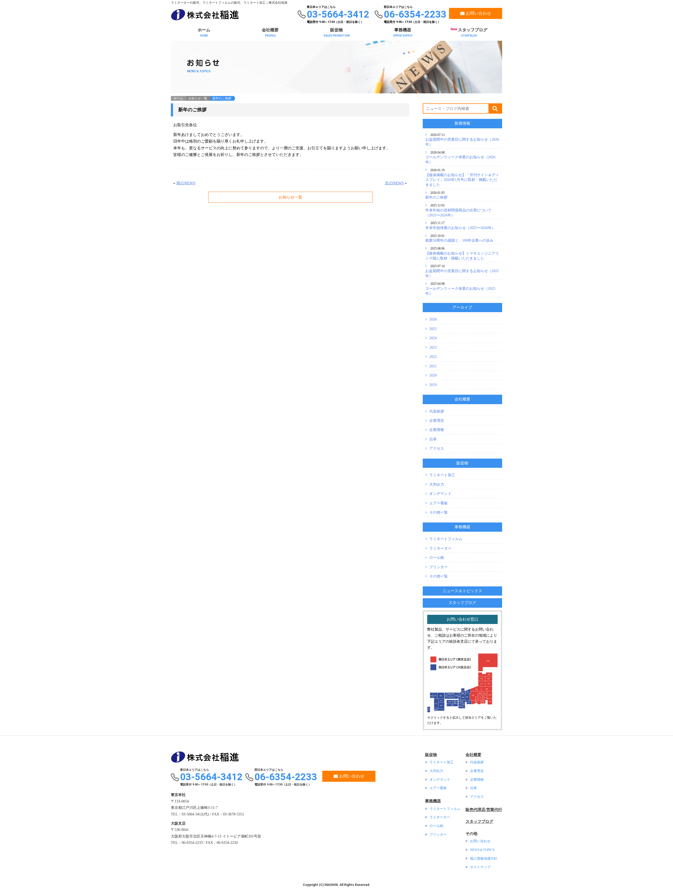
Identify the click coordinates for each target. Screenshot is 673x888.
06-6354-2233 (285, 777)
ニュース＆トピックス (462, 591)
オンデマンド (440, 493)
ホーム (204, 32)
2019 (433, 385)
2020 (433, 375)
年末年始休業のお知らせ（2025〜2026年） (460, 228)
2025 (433, 329)
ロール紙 (436, 557)
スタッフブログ (469, 32)
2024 (433, 338)
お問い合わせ (351, 776)
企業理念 (436, 420)
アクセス (436, 448)
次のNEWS (394, 183)
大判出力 (436, 484)
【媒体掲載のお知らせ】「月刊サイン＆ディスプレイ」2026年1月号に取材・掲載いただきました (462, 180)
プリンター (438, 567)
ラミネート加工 (442, 475)
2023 (433, 347)
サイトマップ (480, 867)
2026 (433, 319)
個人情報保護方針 (483, 858)
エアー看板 (438, 503)
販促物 (337, 32)
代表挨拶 (436, 411)
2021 (433, 366)
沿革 (433, 439)
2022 (433, 356)
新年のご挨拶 (436, 197)
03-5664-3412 (211, 777)
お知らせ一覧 (197, 98)
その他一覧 (438, 512)
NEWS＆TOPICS (482, 850)
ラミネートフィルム (445, 539)
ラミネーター (440, 548)
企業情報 (436, 430)
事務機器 (402, 32)
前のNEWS (185, 183)
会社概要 (270, 32)
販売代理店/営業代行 (484, 810)
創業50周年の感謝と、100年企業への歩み (459, 240)
